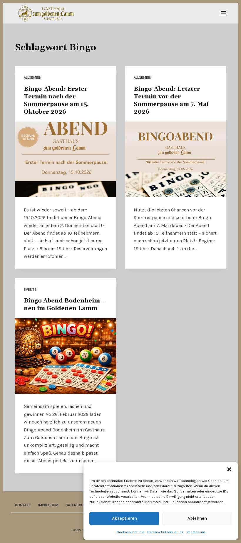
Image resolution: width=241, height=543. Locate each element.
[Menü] (223, 13)
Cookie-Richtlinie (130, 532)
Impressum (195, 532)
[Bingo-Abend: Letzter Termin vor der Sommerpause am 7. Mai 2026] (175, 159)
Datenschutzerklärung (165, 532)
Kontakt (23, 505)
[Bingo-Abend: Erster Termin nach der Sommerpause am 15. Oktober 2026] (65, 159)
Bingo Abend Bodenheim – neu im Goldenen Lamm (65, 304)
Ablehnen (197, 518)
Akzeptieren (124, 518)
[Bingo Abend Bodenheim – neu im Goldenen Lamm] (65, 356)
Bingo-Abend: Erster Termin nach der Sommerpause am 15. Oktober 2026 (56, 100)
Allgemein (32, 77)
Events (30, 290)
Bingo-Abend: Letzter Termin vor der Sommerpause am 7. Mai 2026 (171, 100)
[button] (229, 469)
